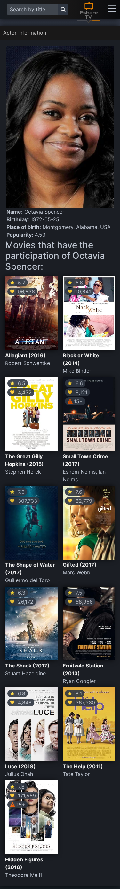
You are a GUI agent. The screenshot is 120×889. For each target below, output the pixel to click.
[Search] (63, 9)
